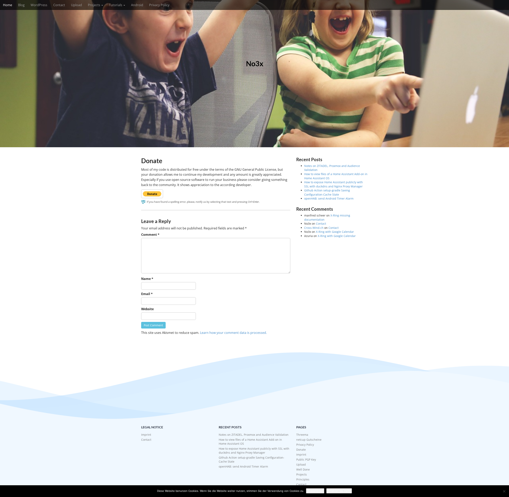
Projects (94, 5)
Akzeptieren (315, 490)
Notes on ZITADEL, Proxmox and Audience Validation (253, 435)
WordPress (39, 5)
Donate (301, 449)
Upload (76, 5)
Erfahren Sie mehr (339, 490)
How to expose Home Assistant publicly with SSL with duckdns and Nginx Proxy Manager (333, 184)
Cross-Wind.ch (313, 228)
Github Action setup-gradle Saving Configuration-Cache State (327, 192)
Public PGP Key (306, 459)
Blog (21, 5)
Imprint (146, 435)
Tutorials (116, 5)
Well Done (303, 469)
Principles (302, 479)
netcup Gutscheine (309, 439)
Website (147, 309)
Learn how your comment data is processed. (233, 332)
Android (137, 5)
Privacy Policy (159, 5)
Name (147, 279)
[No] (504, 491)
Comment (150, 234)
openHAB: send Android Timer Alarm (329, 198)
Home (7, 5)
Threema (302, 435)
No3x (254, 64)
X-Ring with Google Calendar (335, 232)
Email (147, 294)
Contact (59, 5)
